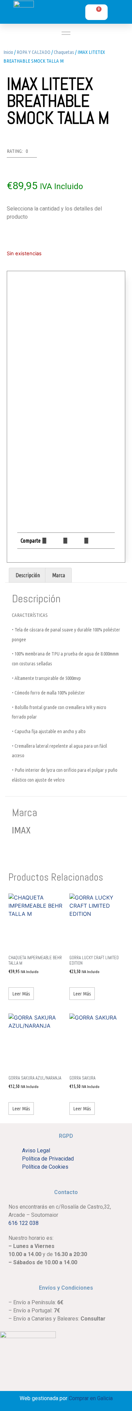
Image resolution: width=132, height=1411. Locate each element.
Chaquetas (64, 52)
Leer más (21, 993)
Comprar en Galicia (91, 1398)
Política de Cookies (45, 1167)
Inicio (8, 52)
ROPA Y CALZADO (33, 52)
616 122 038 (23, 1223)
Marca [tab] (58, 575)
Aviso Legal (36, 1150)
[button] (44, 540)
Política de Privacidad (48, 1158)
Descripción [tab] (28, 575)
